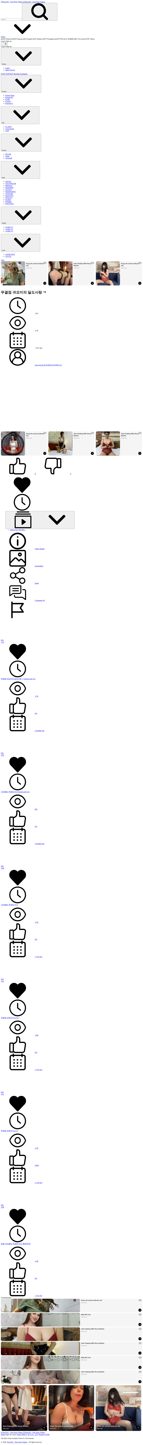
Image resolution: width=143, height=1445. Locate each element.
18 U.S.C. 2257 (33, 1435)
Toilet (7, 156)
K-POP (8, 101)
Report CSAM (44, 1435)
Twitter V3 (9, 231)
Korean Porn (9, 95)
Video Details (39, 549)
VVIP (4, 250)
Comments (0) (39, 600)
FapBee (8, 200)
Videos (4, 64)
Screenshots (38, 566)
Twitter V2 (9, 229)
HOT (11, 74)
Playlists (17, 74)
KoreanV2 (9, 103)
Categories (23, 74)
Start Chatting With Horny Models (83, 264)
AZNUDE (9, 194)
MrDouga (8, 186)
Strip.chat (29, 268)
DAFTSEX (9, 204)
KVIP (3, 74)
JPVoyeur (8, 198)
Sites (4, 177)
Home (3, 1435)
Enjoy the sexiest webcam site (35, 264)
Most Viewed (10, 70)
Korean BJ (9, 97)
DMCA (24, 1435)
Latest (7, 68)
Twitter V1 (9, 227)
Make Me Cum (86, 1314)
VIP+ (3, 260)
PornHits (8, 202)
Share (36, 583)
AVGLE (8, 256)
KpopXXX (9, 196)
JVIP (7, 74)
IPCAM (8, 154)
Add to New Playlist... (18, 530)
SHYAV (8, 182)
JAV (3, 123)
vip (60, 365)
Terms (19, 1435)
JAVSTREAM (10, 184)
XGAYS (8, 190)
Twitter (4, 223)
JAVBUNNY (10, 254)
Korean (4, 91)
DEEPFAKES (10, 192)
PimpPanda (9, 188)
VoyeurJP (8, 158)
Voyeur (4, 150)
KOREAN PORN (52, 365)
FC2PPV (8, 127)
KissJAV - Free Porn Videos (17, 1442)
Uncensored (9, 129)
